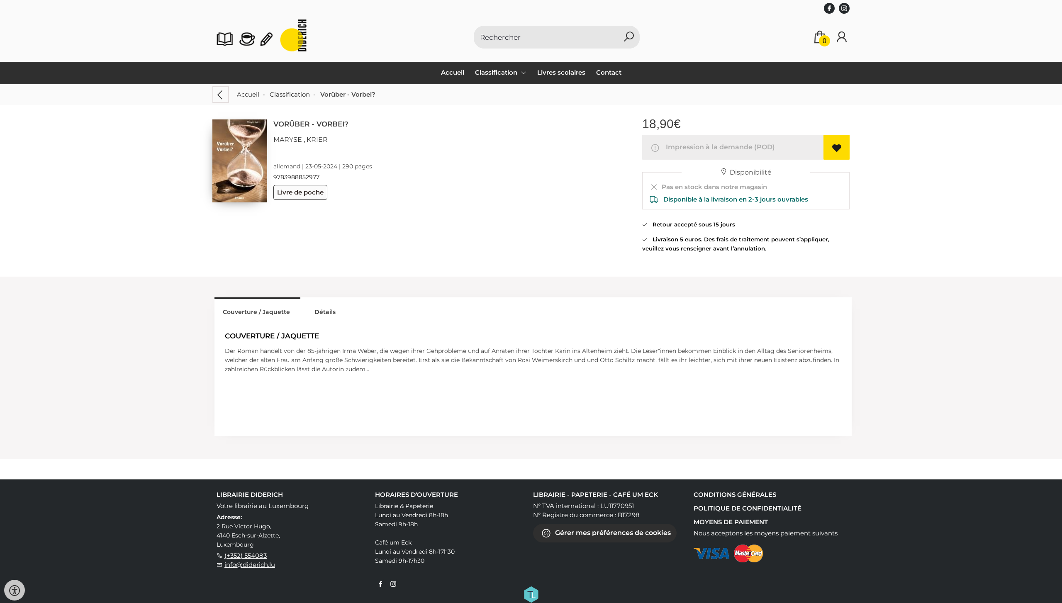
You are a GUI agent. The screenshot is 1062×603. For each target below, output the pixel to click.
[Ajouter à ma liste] (836, 147)
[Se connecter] (842, 37)
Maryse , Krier (300, 139)
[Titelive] (531, 594)
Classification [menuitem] (497, 72)
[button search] (628, 37)
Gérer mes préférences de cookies (612, 533)
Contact (608, 72)
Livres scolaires (561, 72)
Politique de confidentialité (747, 508)
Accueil (452, 72)
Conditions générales (735, 494)
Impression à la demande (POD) (719, 147)
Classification (290, 94)
